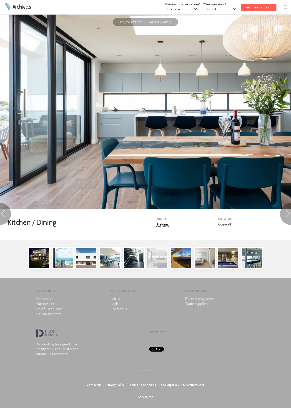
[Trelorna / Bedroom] (205, 268)
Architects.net (195, 385)
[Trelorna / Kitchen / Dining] (157, 268)
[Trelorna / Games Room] (228, 268)
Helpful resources (49, 309)
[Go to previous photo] (5, 214)
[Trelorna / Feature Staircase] (134, 268)
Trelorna (162, 224)
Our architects (46, 304)
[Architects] (8, 9)
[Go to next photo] (285, 214)
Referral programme (200, 299)
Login (115, 304)
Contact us (119, 309)
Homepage (44, 299)
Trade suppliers (196, 304)
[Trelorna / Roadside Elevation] (86, 268)
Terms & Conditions (143, 385)
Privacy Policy (115, 385)
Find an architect (48, 314)
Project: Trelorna (131, 22)
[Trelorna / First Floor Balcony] (63, 268)
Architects (22, 6)
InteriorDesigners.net (52, 354)
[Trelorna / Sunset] (181, 268)
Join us (115, 299)
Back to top (145, 397)
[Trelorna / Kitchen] (252, 268)
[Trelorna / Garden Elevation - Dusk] (39, 268)
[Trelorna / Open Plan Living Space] (110, 268)
